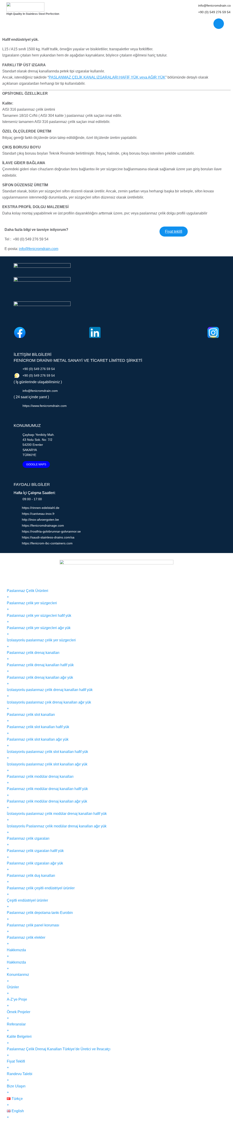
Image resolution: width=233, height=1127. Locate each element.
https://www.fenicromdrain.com (45, 406)
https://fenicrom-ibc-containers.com (47, 543)
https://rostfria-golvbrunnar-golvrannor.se (51, 531)
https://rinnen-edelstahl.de (40, 508)
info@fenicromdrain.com (38, 249)
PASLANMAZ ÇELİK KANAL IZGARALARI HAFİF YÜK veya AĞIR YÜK (107, 77)
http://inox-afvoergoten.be (40, 519)
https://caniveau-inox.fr (38, 513)
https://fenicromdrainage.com (43, 525)
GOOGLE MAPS (36, 464)
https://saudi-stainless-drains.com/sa (48, 537)
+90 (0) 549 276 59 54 (214, 12)
